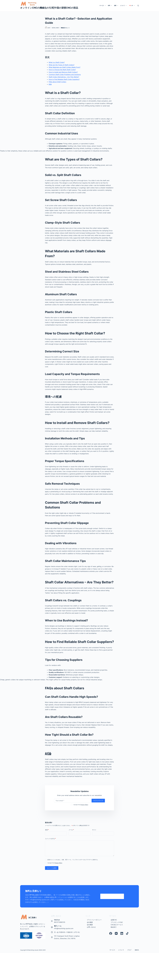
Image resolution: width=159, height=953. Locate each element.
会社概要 (90, 922)
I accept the (80, 804)
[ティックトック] (127, 933)
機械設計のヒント (65, 27)
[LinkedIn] (121, 933)
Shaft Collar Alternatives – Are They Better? (64, 77)
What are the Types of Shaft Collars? (61, 65)
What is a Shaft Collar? (57, 62)
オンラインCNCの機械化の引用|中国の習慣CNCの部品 (49, 7)
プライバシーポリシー (94, 920)
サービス (102, 5)
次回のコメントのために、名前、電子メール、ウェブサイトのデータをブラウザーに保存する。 (73, 859)
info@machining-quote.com (63, 928)
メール (71, 830)
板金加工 (114, 927)
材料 (109, 5)
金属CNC (114, 920)
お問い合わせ (91, 927)
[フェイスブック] (110, 933)
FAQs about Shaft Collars (57, 82)
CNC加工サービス (117, 925)
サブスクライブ (98, 800)
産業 (115, 5)
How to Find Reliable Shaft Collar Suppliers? (64, 79)
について (122, 5)
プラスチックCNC (117, 922)
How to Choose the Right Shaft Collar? (62, 70)
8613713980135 (59, 922)
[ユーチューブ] (116, 933)
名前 (47, 830)
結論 (50, 84)
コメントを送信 (51, 868)
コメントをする (50, 838)
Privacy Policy (84, 804)
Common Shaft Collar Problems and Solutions (65, 74)
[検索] (138, 5)
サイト (94, 830)
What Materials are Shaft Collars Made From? (64, 67)
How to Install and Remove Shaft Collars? (63, 72)
